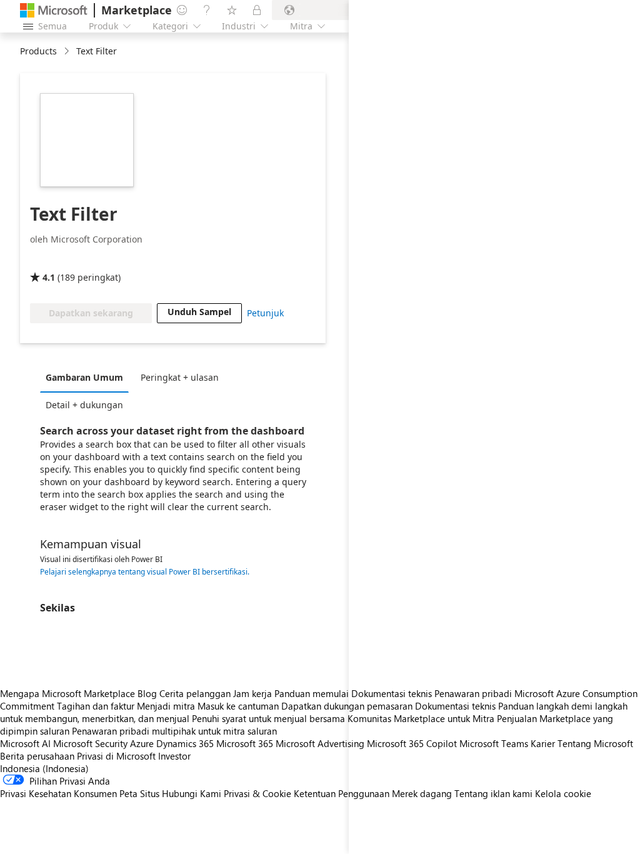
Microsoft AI (25, 743)
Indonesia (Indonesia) (44, 768)
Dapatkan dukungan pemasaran (346, 706)
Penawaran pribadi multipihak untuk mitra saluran (174, 731)
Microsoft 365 (244, 743)
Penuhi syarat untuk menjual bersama (268, 718)
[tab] (87, 377)
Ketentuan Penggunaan (341, 793)
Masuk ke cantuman (238, 706)
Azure (142, 743)
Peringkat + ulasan (180, 377)
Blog (147, 693)
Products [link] (38, 51)
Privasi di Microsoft (116, 756)
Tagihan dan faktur (95, 706)
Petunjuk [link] (265, 313)
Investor (174, 756)
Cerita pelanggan (195, 693)
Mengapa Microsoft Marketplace (67, 693)
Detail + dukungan (84, 405)
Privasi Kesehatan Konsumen (58, 793)
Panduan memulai (311, 693)
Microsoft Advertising (320, 743)
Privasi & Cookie (257, 793)
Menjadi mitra (166, 706)
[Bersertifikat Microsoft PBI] (66, 259)
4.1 (48, 277)
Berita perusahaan (37, 756)
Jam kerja (252, 693)
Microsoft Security (90, 743)
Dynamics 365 (185, 743)
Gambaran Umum (84, 377)
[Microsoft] (54, 10)
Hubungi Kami (191, 793)
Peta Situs (139, 793)
